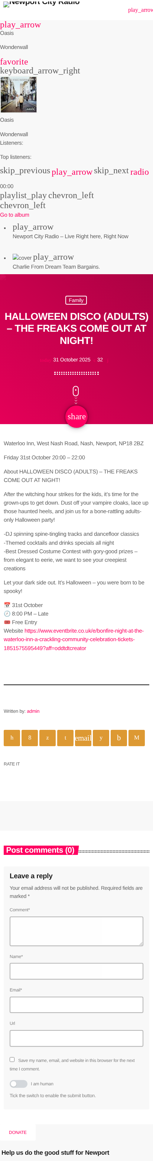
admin (33, 711)
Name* (16, 956)
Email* (16, 990)
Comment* (20, 909)
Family (76, 300)
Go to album (14, 215)
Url (12, 1023)
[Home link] (41, 10)
